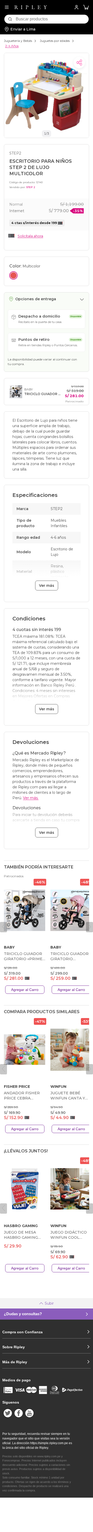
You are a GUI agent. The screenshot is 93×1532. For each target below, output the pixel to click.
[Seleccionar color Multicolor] (13, 275)
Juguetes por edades (55, 41)
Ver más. (30, 798)
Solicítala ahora (30, 236)
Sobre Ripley (13, 1347)
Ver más (46, 585)
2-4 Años (12, 46)
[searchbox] (52, 19)
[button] (86, 7)
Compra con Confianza (22, 1332)
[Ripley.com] (30, 7)
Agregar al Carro (24, 990)
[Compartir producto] (79, 62)
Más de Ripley (14, 1362)
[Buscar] (10, 19)
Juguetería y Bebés (18, 41)
